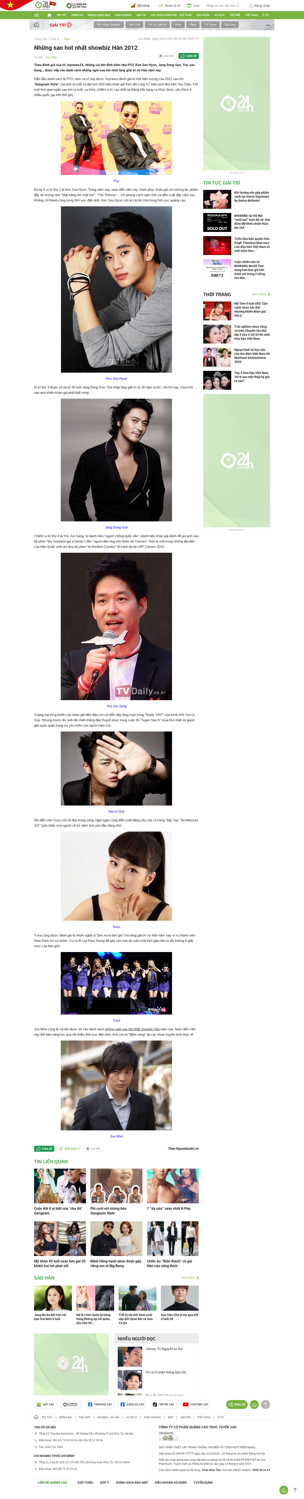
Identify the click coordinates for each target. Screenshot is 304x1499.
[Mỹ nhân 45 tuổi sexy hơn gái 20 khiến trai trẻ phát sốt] (60, 1238)
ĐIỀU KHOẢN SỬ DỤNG (171, 1482)
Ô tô (265, 15)
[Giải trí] (61, 24)
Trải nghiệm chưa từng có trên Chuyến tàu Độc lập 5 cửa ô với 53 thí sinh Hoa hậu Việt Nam (252, 332)
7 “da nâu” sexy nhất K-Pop (169, 1208)
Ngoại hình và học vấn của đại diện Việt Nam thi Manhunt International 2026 (252, 356)
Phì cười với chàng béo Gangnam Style (108, 1210)
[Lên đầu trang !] (295, 1490)
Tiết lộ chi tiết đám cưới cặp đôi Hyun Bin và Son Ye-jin (136, 1319)
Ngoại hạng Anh (99, 15)
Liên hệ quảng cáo (52, 1482)
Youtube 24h (199, 1404)
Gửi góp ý (72, 1149)
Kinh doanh (123, 15)
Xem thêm (188, 1277)
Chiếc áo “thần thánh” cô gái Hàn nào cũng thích (169, 1263)
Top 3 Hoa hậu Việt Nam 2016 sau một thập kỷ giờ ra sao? (252, 377)
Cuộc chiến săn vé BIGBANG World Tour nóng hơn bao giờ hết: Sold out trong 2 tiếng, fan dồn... (249, 270)
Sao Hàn (51, 57)
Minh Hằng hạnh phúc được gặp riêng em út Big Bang (115, 1263)
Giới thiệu (85, 1482)
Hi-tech (219, 15)
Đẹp (170, 1417)
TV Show (210, 24)
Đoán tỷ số (172, 5)
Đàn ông (230, 24)
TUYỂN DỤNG (203, 1482)
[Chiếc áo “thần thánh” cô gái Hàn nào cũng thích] (173, 1238)
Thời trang (217, 294)
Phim (193, 24)
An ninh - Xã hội (108, 1417)
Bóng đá (77, 15)
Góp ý (104, 1482)
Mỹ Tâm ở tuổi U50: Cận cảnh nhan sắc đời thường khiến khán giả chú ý (251, 309)
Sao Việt (134, 24)
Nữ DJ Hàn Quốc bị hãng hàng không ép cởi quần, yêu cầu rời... (93, 1319)
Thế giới (234, 15)
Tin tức (62, 15)
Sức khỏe (203, 15)
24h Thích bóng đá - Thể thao (171, 15)
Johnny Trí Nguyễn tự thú (164, 1349)
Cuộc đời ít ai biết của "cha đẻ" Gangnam (58, 1210)
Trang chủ (40, 39)
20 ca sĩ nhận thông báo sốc (166, 1372)
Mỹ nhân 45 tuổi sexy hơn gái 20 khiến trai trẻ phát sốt (59, 1263)
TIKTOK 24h (166, 1404)
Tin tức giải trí (157, 24)
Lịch (196, 5)
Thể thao (251, 15)
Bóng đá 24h (135, 1404)
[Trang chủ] (41, 25)
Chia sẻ (191, 56)
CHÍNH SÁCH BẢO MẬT (132, 1482)
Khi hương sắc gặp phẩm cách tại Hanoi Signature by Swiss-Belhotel (251, 196)
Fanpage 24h (103, 1404)
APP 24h (48, 1404)
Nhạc (178, 24)
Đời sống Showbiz (109, 24)
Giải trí (141, 15)
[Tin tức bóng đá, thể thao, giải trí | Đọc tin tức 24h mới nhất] (45, 5)
